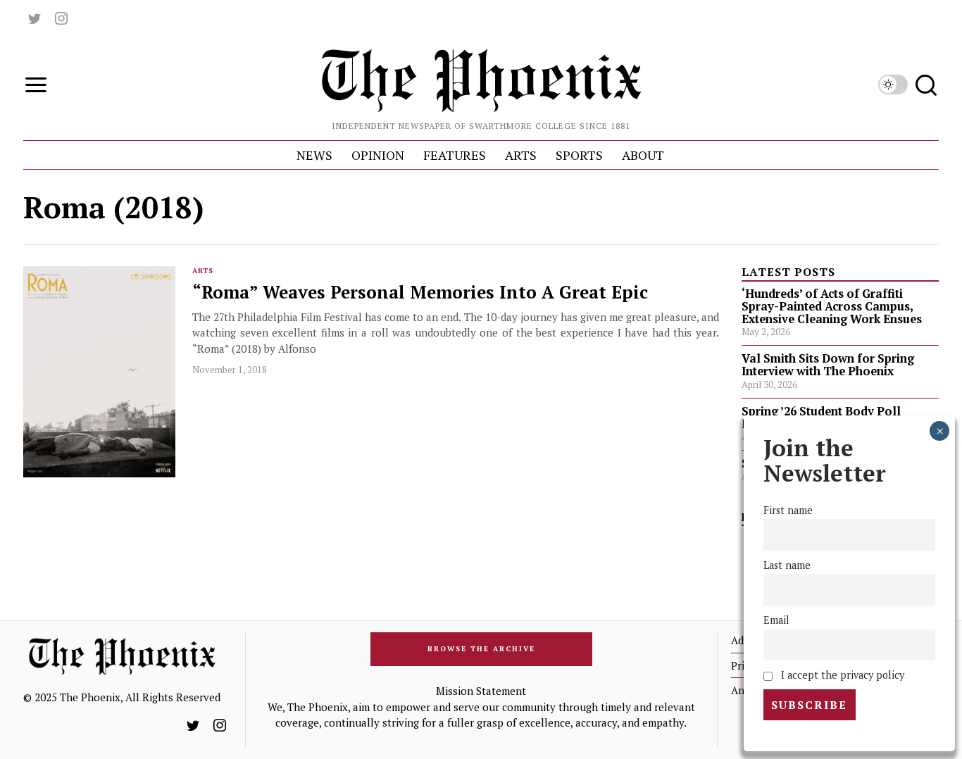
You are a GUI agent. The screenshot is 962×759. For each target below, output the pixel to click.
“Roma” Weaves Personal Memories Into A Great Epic (420, 292)
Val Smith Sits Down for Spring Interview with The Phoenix (828, 364)
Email (776, 620)
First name (788, 510)
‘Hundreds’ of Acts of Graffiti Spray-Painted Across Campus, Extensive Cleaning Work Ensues (832, 306)
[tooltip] (34, 18)
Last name (787, 565)
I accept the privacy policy (840, 675)
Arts (202, 270)
